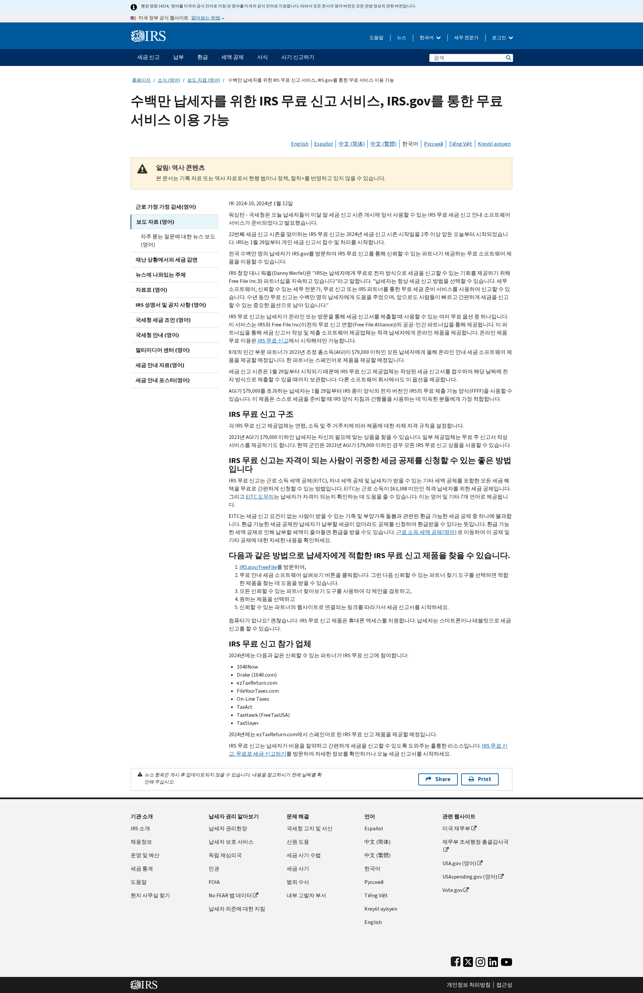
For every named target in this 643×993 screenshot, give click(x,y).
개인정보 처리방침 (469, 985)
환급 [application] (202, 57)
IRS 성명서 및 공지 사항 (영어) (171, 304)
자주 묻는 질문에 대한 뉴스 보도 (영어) (178, 240)
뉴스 (401, 37)
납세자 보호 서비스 (231, 841)
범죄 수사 (298, 882)
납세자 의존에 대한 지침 (237, 908)
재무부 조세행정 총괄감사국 (475, 841)
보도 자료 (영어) (203, 80)
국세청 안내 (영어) (157, 334)
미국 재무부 (456, 828)
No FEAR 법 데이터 (230, 895)
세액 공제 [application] (232, 57)
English (299, 143)
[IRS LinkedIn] (493, 960)
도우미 (260, 496)
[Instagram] (480, 960)
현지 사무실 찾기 (150, 895)
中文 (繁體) (383, 143)
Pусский (373, 882)
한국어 (427, 37)
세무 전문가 (466, 37)
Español (323, 143)
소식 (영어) (169, 80)
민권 (214, 868)
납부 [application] (178, 57)
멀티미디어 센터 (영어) (163, 350)
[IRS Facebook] (455, 960)
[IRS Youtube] (506, 960)
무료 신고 (273, 340)
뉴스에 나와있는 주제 (161, 274)
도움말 (376, 37)
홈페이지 (141, 80)
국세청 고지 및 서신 (310, 828)
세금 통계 (142, 868)
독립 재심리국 (225, 855)
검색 (508, 58)
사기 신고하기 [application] (297, 57)
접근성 (504, 985)
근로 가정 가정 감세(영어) (166, 206)
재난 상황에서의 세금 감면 (167, 259)
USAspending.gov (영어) (469, 876)
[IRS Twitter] (468, 960)
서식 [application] (262, 57)
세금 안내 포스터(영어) (163, 380)
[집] (148, 33)
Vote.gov (452, 890)
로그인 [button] (499, 37)
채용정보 (141, 841)
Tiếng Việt (460, 143)
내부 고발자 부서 (306, 895)
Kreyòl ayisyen (494, 143)
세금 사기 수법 (304, 855)
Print (484, 779)
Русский (433, 143)
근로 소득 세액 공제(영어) (426, 532)
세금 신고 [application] (148, 57)
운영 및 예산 (145, 855)
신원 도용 (298, 841)
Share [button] (442, 779)
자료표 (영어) (151, 289)
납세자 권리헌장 (228, 828)
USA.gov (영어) (459, 863)
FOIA (214, 882)
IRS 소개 (140, 828)
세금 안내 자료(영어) (160, 365)
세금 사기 (298, 868)
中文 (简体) (352, 143)
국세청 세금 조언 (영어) (163, 319)
